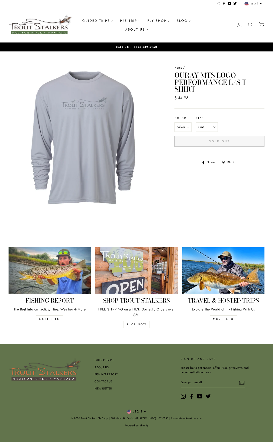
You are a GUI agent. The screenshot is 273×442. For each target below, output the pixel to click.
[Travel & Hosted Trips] (223, 270)
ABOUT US (101, 367)
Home (178, 67)
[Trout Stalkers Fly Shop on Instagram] (183, 396)
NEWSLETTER (103, 388)
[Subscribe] (242, 382)
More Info (223, 319)
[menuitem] (97, 20)
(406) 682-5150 (144, 47)
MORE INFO (49, 319)
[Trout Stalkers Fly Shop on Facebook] (191, 396)
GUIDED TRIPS (103, 360)
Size (200, 118)
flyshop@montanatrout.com (186, 418)
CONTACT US (103, 381)
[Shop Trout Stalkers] (136, 270)
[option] (136, 47)
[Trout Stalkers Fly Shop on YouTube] (199, 396)
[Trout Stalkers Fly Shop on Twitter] (208, 396)
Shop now (136, 324)
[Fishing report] (50, 270)
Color (180, 118)
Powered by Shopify (136, 425)
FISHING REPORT (106, 374)
